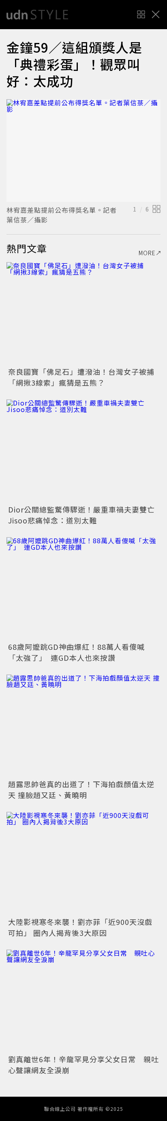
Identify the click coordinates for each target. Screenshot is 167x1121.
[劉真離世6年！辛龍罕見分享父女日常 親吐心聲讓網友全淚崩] (83, 1001)
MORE (147, 253)
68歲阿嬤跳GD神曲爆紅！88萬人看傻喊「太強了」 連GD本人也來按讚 (76, 652)
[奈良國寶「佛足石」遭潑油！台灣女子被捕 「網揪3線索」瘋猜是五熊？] (83, 313)
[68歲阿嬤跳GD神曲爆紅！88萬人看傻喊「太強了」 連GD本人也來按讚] (83, 588)
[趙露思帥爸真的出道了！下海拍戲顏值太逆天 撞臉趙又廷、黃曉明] (83, 726)
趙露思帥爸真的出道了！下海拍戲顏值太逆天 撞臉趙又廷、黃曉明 (81, 789)
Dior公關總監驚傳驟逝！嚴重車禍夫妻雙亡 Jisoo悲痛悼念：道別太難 (85, 514)
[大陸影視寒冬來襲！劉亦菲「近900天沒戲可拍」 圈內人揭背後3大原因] (83, 863)
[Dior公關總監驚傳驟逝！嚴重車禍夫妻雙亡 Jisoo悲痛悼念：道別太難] (83, 450)
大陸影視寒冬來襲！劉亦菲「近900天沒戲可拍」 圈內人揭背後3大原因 (80, 927)
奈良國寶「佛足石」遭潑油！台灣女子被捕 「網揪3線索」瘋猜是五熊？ (85, 377)
